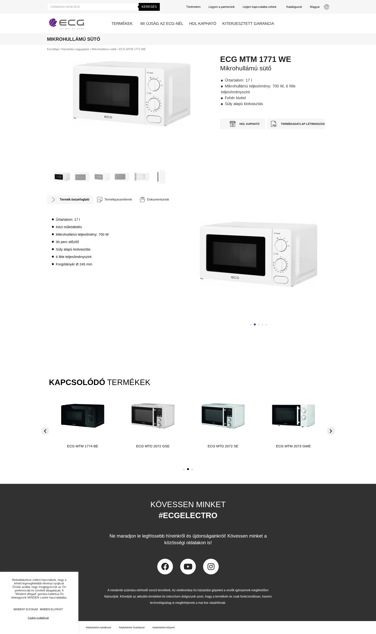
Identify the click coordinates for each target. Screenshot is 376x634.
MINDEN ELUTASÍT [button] (51, 609)
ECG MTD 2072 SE (223, 446)
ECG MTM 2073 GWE (293, 446)
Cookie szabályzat (38, 617)
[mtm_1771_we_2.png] (131, 93)
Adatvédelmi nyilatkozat (98, 627)
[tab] (70, 199)
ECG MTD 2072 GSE (153, 446)
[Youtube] (188, 566)
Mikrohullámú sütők (104, 49)
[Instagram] (211, 566)
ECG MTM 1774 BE (82, 446)
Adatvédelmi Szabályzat (132, 627)
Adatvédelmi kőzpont (163, 627)
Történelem (193, 6)
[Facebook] (165, 566)
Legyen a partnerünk (222, 6)
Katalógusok (294, 6)
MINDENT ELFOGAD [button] (26, 609)
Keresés (149, 6)
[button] (250, 324)
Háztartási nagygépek (75, 49)
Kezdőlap (53, 49)
